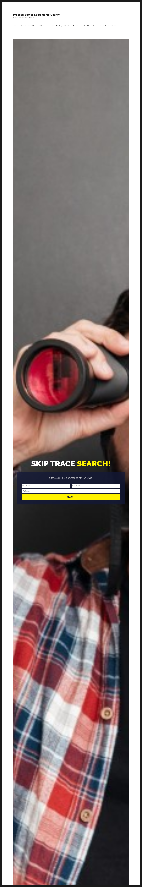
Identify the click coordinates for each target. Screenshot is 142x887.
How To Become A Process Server (105, 26)
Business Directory (55, 26)
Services (41, 26)
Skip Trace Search (71, 26)
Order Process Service (27, 26)
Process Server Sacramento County (36, 15)
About (83, 26)
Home (15, 26)
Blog (89, 26)
